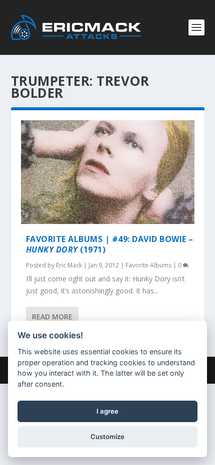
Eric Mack (69, 265)
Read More (52, 316)
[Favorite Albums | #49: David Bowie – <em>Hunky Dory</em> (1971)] (107, 172)
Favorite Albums (149, 265)
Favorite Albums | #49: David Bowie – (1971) (110, 244)
